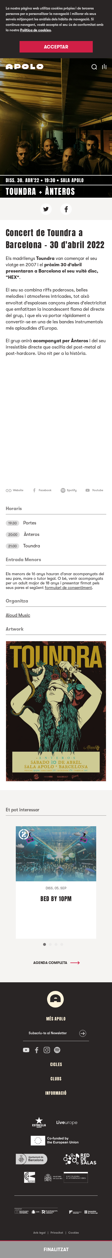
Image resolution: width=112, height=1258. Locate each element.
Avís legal (39, 1232)
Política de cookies (35, 30)
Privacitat (57, 1232)
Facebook (45, 490)
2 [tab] (50, 944)
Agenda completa (50, 963)
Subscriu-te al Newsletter (48, 1033)
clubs (56, 1079)
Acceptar (56, 47)
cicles (56, 1064)
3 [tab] (56, 944)
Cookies (73, 1232)
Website (18, 490)
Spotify (72, 490)
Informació (56, 1093)
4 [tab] (61, 944)
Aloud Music (18, 615)
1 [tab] (44, 944)
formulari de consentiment (68, 587)
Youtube (97, 490)
